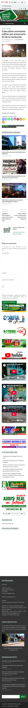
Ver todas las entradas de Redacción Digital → (19, 233)
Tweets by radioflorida (7, 523)
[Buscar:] (14, 696)
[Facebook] (21, 8)
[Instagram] (23, 8)
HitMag (16, 706)
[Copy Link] (23, 119)
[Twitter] (6, 119)
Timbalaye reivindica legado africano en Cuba (13, 661)
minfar (7, 127)
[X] (20, 8)
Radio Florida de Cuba (15, 704)
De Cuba (3, 28)
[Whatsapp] (9, 119)
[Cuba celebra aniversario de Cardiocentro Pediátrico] (14, 150)
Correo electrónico (8, 279)
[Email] (20, 119)
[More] (3, 122)
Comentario (6, 253)
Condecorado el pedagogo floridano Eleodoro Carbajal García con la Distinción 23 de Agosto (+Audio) (13, 475)
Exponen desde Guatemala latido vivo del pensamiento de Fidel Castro (13, 176)
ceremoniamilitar (19, 125)
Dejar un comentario (6, 41)
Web (3, 286)
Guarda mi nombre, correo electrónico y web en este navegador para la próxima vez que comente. (14, 297)
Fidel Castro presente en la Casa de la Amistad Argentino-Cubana (12, 200)
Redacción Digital (19, 39)
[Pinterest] (18, 119)
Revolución (13, 127)
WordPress (11, 706)
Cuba (3, 127)
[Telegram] (12, 119)
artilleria (11, 125)
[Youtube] (26, 8)
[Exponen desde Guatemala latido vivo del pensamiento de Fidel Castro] (14, 174)
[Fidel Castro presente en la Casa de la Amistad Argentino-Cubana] (14, 198)
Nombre (4, 273)
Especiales (8, 28)
